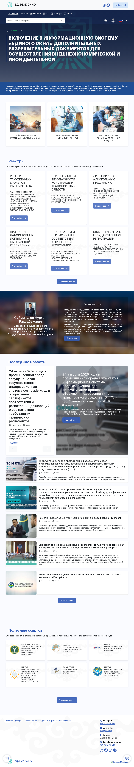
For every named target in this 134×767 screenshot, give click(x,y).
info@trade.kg (106, 730)
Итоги (69, 13)
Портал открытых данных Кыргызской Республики (48, 721)
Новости (37, 13)
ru (123, 20)
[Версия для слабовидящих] (105, 20)
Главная (14, 13)
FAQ (47, 13)
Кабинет (119, 5)
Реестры (58, 13)
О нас (25, 13)
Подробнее (17, 218)
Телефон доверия (14, 721)
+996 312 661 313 (107, 723)
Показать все (65, 282)
